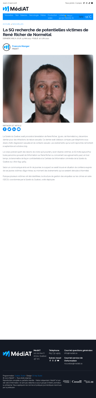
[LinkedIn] (14, 129)
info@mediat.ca (70, 353)
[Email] (19, 129)
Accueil (7, 24)
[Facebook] (5, 129)
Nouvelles (9, 15)
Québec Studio (20, 376)
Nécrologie (34, 15)
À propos (78, 3)
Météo (43, 15)
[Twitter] (9, 129)
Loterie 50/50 (62, 16)
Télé (16, 15)
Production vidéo (52, 16)
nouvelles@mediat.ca (73, 363)
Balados (23, 15)
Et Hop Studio (37, 376)
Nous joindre (69, 3)
